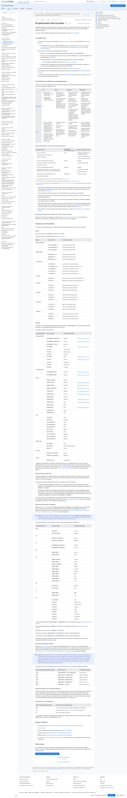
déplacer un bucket (51, 45)
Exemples (22, 8)
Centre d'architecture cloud (79, 785)
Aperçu (3, 8)
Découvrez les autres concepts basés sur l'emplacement (51, 737)
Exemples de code (77, 783)
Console (104, 1)
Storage (48, 19)
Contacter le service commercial (26, 785)
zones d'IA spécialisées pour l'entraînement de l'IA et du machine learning (65, 725)
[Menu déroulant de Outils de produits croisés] (47, 1)
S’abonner (111, 795)
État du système (49, 785)
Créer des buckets (75, 33)
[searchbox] (9, 13)
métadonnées (69, 74)
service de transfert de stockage (65, 468)
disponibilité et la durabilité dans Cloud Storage (60, 732)
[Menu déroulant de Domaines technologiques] (31, 1)
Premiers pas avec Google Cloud (80, 781)
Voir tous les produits (23, 779)
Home (36, 19)
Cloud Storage (8, 5)
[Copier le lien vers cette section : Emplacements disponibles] (55, 224)
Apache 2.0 (35, 768)
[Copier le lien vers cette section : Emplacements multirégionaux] (55, 701)
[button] (8, 25)
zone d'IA (80, 266)
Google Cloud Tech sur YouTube (106, 787)
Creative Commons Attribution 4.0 (67, 767)
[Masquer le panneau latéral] (16, 795)
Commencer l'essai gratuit (118, 5)
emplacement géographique (67, 41)
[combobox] (92, 1)
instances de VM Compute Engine (71, 217)
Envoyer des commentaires (84, 23)
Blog (101, 779)
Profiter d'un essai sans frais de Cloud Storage (47, 753)
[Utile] (89, 20)
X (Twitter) (102, 783)
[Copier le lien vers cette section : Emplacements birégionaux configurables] (56, 504)
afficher (89, 74)
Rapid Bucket (52, 57)
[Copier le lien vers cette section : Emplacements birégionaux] (53, 473)
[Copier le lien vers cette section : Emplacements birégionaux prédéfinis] (55, 644)
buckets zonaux (61, 236)
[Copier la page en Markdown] (70, 23)
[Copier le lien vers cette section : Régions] (41, 323)
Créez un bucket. (42, 728)
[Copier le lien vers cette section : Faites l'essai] (46, 744)
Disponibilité (38, 106)
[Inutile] (91, 20)
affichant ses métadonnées (66, 730)
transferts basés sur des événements (71, 499)
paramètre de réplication (41, 479)
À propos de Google (23, 792)
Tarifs (37, 132)
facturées (78, 68)
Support (48, 781)
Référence (15, 8)
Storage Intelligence (45, 48)
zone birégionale (64, 466)
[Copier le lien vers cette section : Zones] (40, 231)
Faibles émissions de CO (84, 338)
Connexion (123, 1)
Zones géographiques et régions (74, 181)
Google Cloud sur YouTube (105, 785)
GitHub (74, 779)
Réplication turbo (41, 184)
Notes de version (49, 783)
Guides (9, 8)
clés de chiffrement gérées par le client (78, 510)
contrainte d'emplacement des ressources (45, 511)
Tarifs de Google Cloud (24, 781)
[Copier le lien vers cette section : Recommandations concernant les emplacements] (67, 146)
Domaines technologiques (23, 1)
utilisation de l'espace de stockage (83, 515)
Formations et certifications (79, 787)
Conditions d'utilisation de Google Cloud (62, 792)
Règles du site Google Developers (56, 768)
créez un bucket (45, 507)
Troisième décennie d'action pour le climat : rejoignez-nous (84, 792)
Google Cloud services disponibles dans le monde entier (59, 735)
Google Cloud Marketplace (24, 783)
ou (70, 62)
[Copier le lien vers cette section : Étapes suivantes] (48, 722)
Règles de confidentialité (34, 792)
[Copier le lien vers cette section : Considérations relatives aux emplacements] (68, 81)
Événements (102, 781)
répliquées (72, 68)
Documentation (42, 19)
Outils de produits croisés (40, 1)
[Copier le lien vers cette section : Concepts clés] (47, 38)
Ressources (29, 8)
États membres (71, 710)
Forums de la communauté (52, 779)
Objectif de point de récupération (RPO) (65, 183)
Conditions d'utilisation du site (46, 792)
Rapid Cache (79, 206)
